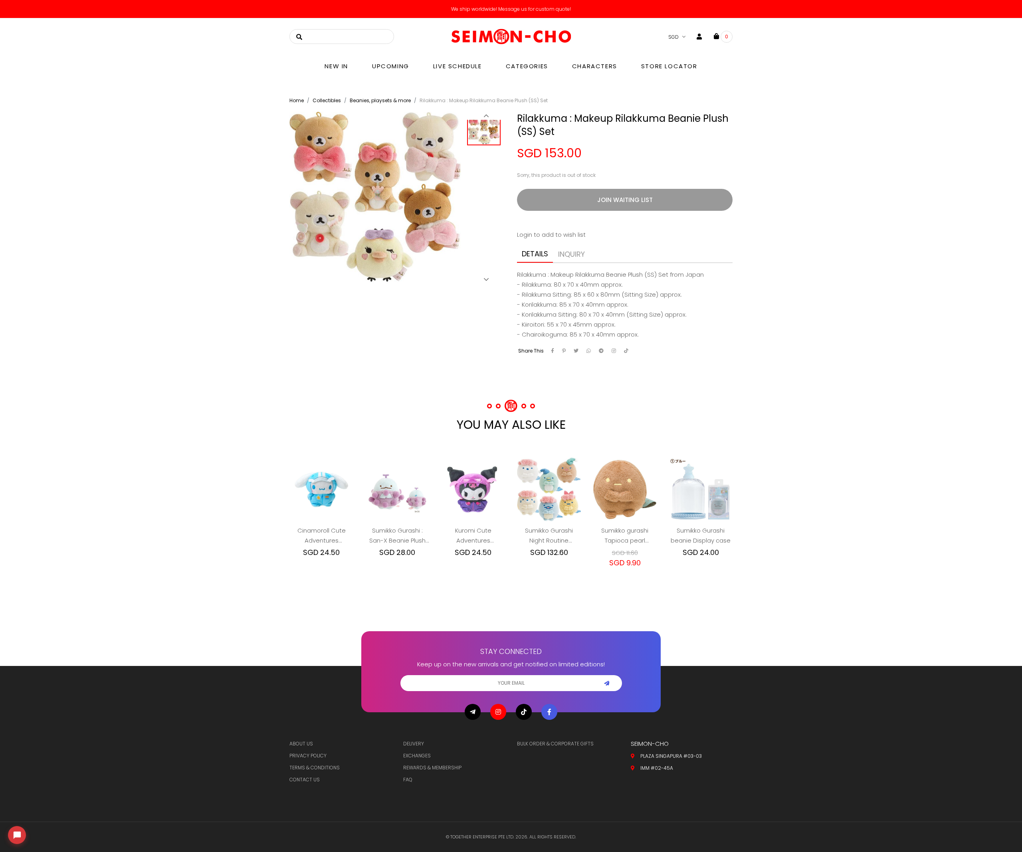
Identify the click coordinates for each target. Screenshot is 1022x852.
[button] (486, 116)
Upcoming (390, 66)
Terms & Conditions (314, 767)
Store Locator (669, 66)
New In (336, 66)
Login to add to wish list (551, 234)
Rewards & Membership (432, 767)
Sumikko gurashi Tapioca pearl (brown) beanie (624, 535)
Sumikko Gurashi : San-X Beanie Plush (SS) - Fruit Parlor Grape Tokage (397, 535)
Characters (594, 66)
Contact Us (304, 779)
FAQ (407, 779)
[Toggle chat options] (17, 835)
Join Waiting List (625, 200)
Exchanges (417, 755)
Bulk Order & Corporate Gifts (555, 743)
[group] (486, 131)
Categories (527, 66)
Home (296, 100)
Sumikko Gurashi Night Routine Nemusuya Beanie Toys (549, 535)
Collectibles (327, 100)
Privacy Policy (308, 755)
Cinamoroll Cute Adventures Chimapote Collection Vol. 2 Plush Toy (321, 535)
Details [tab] (535, 254)
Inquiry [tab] (571, 254)
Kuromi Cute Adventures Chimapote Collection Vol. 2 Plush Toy (473, 535)
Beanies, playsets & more (380, 100)
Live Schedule (457, 66)
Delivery (413, 743)
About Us (301, 743)
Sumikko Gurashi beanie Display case (701, 535)
